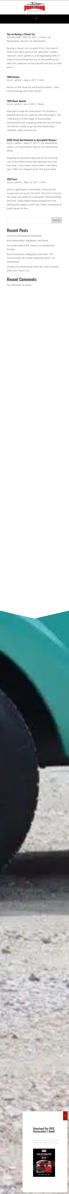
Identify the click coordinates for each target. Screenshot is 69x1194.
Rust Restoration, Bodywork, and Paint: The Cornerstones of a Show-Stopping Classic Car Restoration (31, 258)
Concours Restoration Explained (24, 235)
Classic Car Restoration (19, 146)
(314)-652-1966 (27, 337)
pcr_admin (16, 80)
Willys (10, 150)
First (9, 461)
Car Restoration (49, 143)
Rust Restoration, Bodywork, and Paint (27, 240)
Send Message (34, 589)
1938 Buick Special (16, 101)
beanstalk (15, 37)
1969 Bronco (13, 77)
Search (56, 220)
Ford (41, 80)
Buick (41, 104)
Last (9, 476)
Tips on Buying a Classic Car (21, 34)
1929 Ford (12, 179)
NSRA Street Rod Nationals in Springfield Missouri (32, 140)
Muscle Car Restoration (33, 41)
